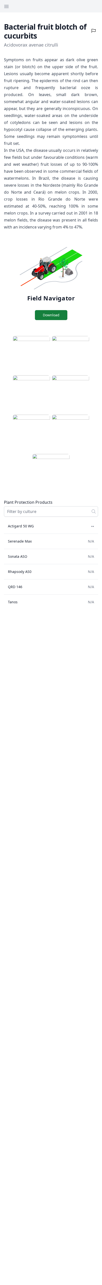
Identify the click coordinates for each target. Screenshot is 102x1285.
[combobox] (51, 511)
